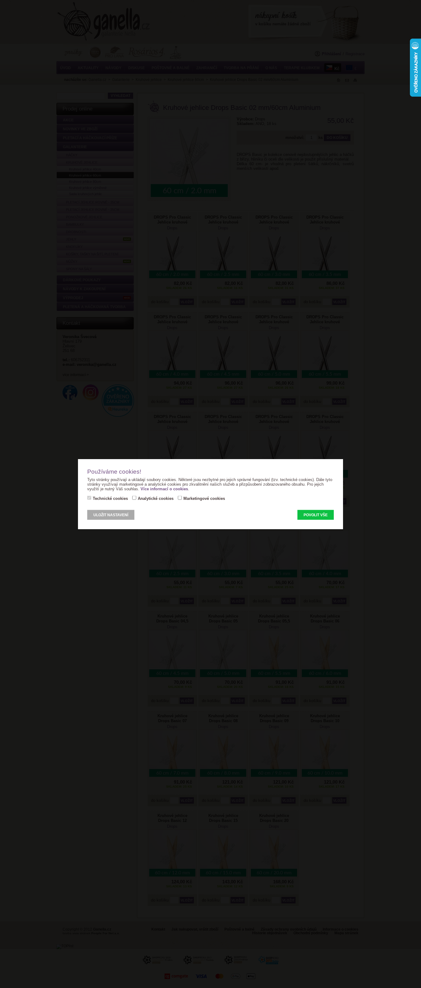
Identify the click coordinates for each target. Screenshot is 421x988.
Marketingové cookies (204, 498)
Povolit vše (316, 515)
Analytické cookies (156, 498)
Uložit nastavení (110, 515)
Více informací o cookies (164, 489)
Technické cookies (110, 498)
